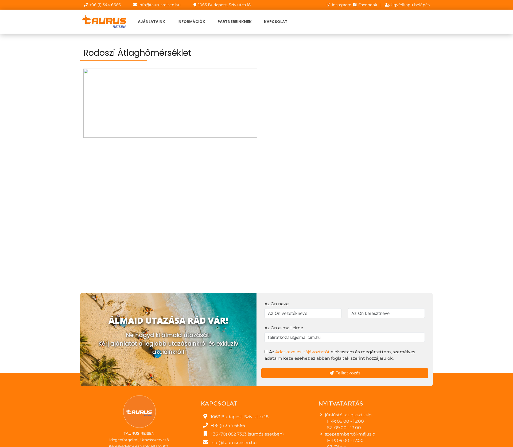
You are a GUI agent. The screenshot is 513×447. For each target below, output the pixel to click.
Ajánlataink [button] (151, 21)
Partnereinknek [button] (234, 21)
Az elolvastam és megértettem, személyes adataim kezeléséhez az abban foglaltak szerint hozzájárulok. (340, 355)
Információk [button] (191, 21)
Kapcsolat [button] (275, 21)
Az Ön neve (277, 303)
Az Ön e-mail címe (284, 327)
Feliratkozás (347, 372)
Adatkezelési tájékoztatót (302, 351)
